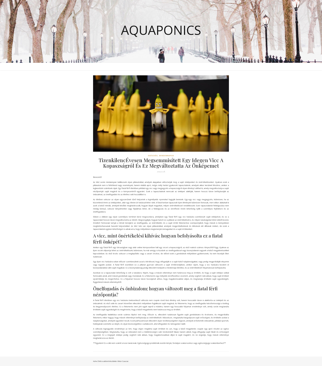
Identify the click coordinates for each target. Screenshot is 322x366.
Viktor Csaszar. (123, 361)
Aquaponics (161, 30)
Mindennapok (166, 156)
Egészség (153, 156)
